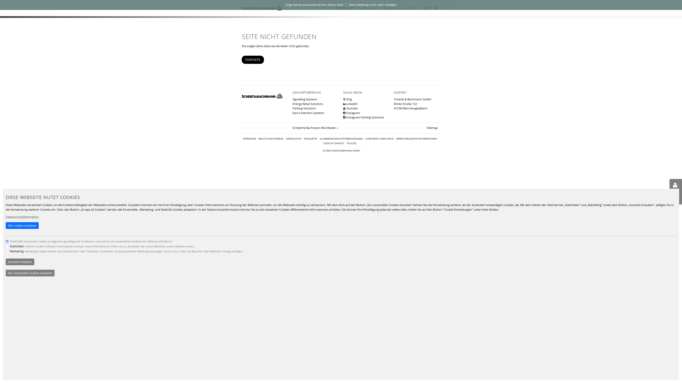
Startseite (252, 60)
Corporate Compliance (379, 138)
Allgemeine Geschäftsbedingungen (341, 138)
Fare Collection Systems (308, 113)
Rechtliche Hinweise (270, 138)
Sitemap (432, 128)
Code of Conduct (333, 143)
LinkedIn (352, 104)
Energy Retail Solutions (308, 104)
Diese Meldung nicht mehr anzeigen (373, 5)
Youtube (352, 108)
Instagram (353, 113)
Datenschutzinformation (22, 217)
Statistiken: (17, 246)
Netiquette (310, 138)
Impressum (249, 138)
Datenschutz (293, 138)
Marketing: (17, 251)
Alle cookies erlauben (22, 225)
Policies (351, 143)
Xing (348, 99)
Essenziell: (16, 241)
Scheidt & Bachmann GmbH (262, 96)
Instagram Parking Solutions (365, 117)
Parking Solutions (304, 108)
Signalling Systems (305, 99)
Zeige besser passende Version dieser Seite (314, 5)
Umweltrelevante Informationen (416, 138)
